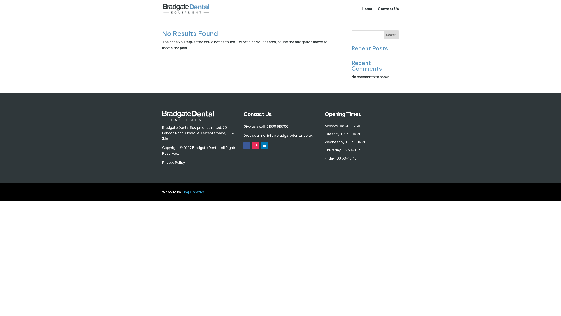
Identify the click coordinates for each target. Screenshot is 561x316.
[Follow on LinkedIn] (264, 145)
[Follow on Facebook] (246, 145)
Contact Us (388, 9)
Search (391, 35)
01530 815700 (277, 126)
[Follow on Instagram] (255, 145)
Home (367, 9)
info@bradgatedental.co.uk (289, 135)
